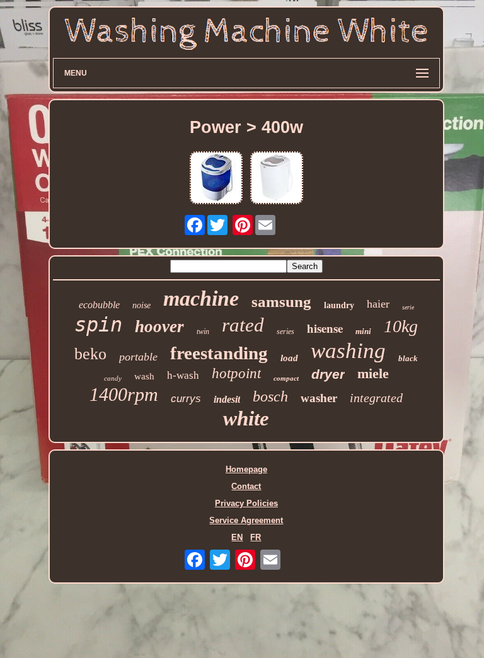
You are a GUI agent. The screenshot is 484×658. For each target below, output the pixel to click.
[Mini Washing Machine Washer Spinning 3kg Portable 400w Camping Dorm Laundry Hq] (216, 179)
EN (237, 537)
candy (113, 378)
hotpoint (236, 373)
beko (90, 354)
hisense (325, 328)
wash (144, 376)
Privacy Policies (246, 503)
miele (373, 373)
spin (98, 325)
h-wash (183, 375)
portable (138, 356)
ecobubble (99, 304)
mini (363, 331)
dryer (328, 374)
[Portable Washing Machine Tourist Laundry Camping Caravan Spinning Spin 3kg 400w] (277, 179)
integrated (376, 398)
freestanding (219, 353)
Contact (246, 486)
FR (255, 537)
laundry (339, 305)
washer (319, 398)
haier (378, 303)
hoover (159, 326)
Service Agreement (246, 520)
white (246, 418)
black (408, 358)
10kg (401, 326)
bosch (270, 396)
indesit (227, 399)
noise (141, 305)
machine (201, 298)
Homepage (246, 469)
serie (408, 307)
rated (243, 325)
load (289, 358)
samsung (281, 301)
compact (286, 378)
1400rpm (123, 394)
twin (203, 331)
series (285, 331)
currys (186, 399)
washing (348, 350)
